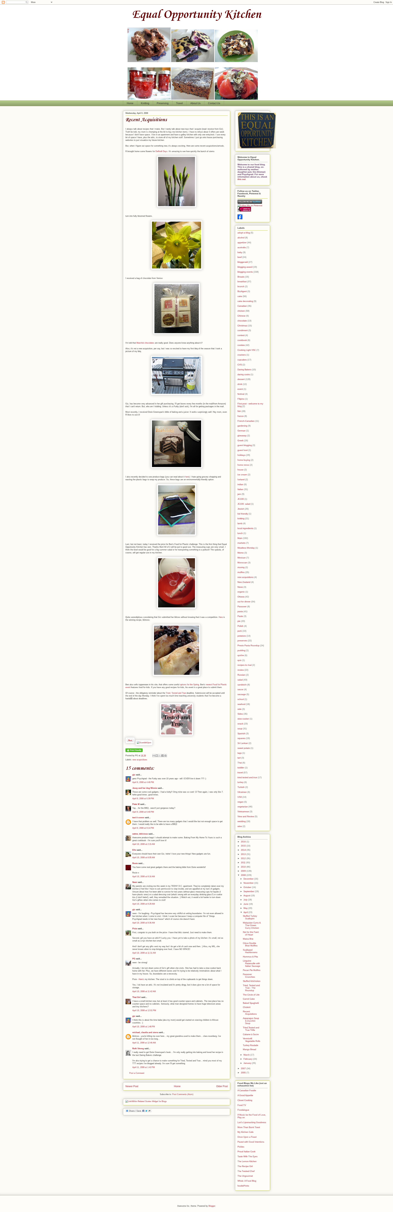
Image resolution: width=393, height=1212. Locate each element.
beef (239, 257)
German (241, 430)
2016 (243, 841)
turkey (240, 782)
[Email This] (153, 755)
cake (239, 296)
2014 (243, 850)
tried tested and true (247, 777)
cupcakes (242, 359)
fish (239, 411)
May (245, 908)
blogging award (244, 267)
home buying (243, 460)
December (248, 879)
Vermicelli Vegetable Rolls (251, 1039)
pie (238, 621)
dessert (241, 379)
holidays (241, 455)
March (246, 1055)
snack (240, 723)
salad (240, 679)
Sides (240, 714)
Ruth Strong (138, 1048)
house (240, 469)
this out (241, 179)
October (247, 887)
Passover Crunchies (249, 975)
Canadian (242, 306)
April (245, 912)
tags (239, 753)
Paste (240, 616)
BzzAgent (242, 291)
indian (240, 484)
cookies (241, 345)
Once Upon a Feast (247, 1137)
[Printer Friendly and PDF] (134, 751)
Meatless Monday (246, 548)
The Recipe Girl (245, 1166)
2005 (243, 1072)
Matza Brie (248, 939)
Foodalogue (243, 1110)
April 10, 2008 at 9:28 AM (143, 904)
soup (239, 728)
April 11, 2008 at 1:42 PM (143, 1067)
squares (241, 738)
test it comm (138, 817)
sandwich (242, 684)
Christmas (242, 325)
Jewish (240, 509)
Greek (240, 440)
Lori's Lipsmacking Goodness (251, 1122)
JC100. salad (243, 504)
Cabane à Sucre (251, 1034)
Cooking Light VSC (246, 350)
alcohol (240, 237)
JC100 (240, 499)
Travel (179, 103)
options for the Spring (189, 684)
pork (239, 631)
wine (239, 826)
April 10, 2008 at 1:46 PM (143, 1026)
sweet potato (243, 748)
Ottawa (240, 596)
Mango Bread (249, 1049)
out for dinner (244, 601)
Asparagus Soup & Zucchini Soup (251, 1021)
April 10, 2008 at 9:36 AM (143, 923)
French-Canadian (246, 421)
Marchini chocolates (145, 343)
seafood (241, 704)
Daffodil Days (161, 151)
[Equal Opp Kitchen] (239, 218)
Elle (134, 850)
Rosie (135, 863)
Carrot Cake (249, 999)
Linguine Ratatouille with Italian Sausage (251, 963)
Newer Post (131, 1086)
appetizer (242, 242)
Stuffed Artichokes (251, 981)
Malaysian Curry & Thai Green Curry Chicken (252, 925)
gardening (242, 425)
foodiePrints (243, 1186)
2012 (243, 858)
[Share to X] (159, 755)
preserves (242, 640)
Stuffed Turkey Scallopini (250, 917)
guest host (242, 450)
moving (241, 567)
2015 (243, 845)
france (240, 416)
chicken (241, 311)
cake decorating (245, 301)
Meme (240, 552)
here (187, 477)
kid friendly (242, 513)
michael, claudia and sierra (145, 1032)
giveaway (242, 435)
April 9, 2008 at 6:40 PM (143, 812)
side (239, 709)
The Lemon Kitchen (247, 1161)
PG (133, 959)
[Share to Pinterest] (165, 755)
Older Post (222, 1086)
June (246, 904)
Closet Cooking (244, 1100)
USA (239, 797)
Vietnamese (243, 811)
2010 (243, 867)
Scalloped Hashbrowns (250, 951)
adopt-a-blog (243, 232)
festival (240, 394)
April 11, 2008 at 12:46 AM (144, 1043)
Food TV (241, 1105)
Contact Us (214, 103)
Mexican (241, 557)
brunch (240, 286)
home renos (243, 465)
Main (239, 538)
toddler (240, 767)
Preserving (163, 103)
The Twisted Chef (246, 1171)
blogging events (245, 272)
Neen (134, 882)
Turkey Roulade (250, 1045)
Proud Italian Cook (246, 1151)
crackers (241, 355)
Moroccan (242, 562)
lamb (239, 523)
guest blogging (244, 445)
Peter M (136, 804)
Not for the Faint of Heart (251, 933)
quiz (239, 660)
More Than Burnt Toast (248, 1127)
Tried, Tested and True (176, 693)
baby (239, 252)
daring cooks (243, 374)
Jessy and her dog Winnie (144, 788)
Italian (240, 489)
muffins (241, 572)
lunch (240, 533)
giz (133, 775)
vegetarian (242, 806)
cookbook (242, 340)
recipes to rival (244, 665)
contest (241, 335)
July (245, 899)
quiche (240, 655)
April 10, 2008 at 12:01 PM (144, 1010)
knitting (240, 518)
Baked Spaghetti (251, 1003)
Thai (239, 762)
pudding (241, 650)
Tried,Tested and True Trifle (251, 1028)
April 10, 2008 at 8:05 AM (143, 857)
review (240, 670)
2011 (243, 862)
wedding (241, 821)
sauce (240, 689)
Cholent (246, 1007)
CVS (239, 364)
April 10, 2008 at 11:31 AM (144, 953)
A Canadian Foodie (246, 1090)
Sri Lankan (242, 743)
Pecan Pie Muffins (251, 970)
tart (239, 758)
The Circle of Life (251, 994)
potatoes (241, 636)
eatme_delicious (140, 834)
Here (221, 617)
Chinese (241, 316)
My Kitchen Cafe (245, 1132)
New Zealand (243, 582)
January (247, 1063)
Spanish (241, 733)
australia (241, 247)
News (240, 587)
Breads (240, 277)
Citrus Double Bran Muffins (250, 944)
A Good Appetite (245, 1095)
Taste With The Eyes (247, 1156)
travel (240, 772)
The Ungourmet (245, 1176)
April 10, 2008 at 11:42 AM (144, 991)
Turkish (241, 787)
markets (241, 543)
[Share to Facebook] (162, 755)
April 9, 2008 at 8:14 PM (143, 828)
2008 (243, 875)
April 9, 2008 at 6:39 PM (143, 798)
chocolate (242, 320)
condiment (242, 330)
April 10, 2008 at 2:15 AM (143, 844)
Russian (241, 675)
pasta (240, 611)
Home (130, 103)
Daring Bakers (244, 369)
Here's (141, 979)
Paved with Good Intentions (250, 1142)
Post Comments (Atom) (182, 1094)
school (240, 699)
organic (241, 591)
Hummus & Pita (250, 956)
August (247, 895)
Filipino (240, 399)
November (248, 883)
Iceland (241, 479)
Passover (242, 606)
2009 (243, 871)
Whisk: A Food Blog (246, 1181)
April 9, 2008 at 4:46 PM (143, 782)
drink (239, 384)
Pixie (134, 928)
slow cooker (243, 718)
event (240, 389)
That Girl (136, 997)
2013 (243, 854)
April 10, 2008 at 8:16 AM (143, 876)
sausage (241, 694)
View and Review (245, 816)
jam (239, 494)
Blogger (211, 1206)
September (249, 891)
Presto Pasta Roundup (248, 645)
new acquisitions (139, 759)
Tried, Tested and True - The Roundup (251, 988)
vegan (240, 802)
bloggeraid (242, 262)
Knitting (145, 103)
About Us (195, 103)
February (248, 1059)
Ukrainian (242, 792)
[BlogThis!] (156, 755)
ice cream (242, 474)
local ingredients (245, 528)
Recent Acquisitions (146, 120)
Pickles (240, 1147)
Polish (240, 626)
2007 (243, 1068)
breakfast (242, 281)
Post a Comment (136, 1073)
